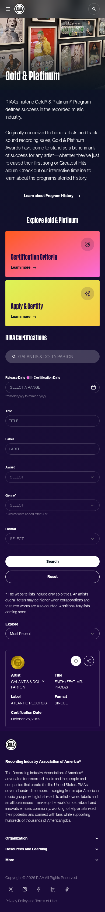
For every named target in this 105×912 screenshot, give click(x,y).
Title (8, 411)
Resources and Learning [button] (26, 849)
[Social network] (10, 889)
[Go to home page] (11, 744)
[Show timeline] (76, 661)
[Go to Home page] (19, 9)
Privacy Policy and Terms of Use (31, 901)
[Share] (89, 661)
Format (10, 529)
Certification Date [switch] (47, 378)
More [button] (9, 860)
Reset (52, 576)
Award (10, 467)
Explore (11, 624)
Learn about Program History (49, 196)
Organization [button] (16, 838)
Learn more (20, 267)
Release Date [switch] (15, 378)
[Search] (94, 9)
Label (9, 439)
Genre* (10, 495)
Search (52, 561)
